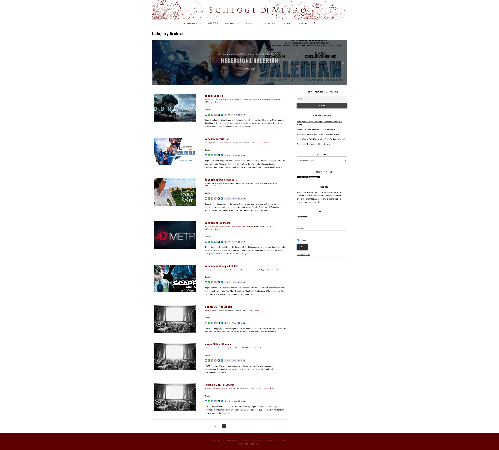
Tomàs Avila (255, 99)
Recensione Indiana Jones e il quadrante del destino (318, 134)
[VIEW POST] (175, 108)
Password (301, 228)
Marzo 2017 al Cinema (218, 344)
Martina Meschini (245, 99)
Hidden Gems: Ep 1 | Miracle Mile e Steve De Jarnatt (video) (321, 139)
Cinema (216, 99)
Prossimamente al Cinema (214, 310)
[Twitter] (246, 444)
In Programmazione (225, 99)
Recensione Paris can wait (221, 179)
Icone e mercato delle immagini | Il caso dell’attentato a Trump (319, 123)
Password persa (303, 255)
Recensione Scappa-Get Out (221, 266)
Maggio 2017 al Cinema (219, 307)
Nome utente (302, 217)
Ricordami (303, 240)
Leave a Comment (215, 102)
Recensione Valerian (217, 139)
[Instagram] (258, 444)
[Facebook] (240, 444)
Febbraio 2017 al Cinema (219, 385)
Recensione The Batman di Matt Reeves (313, 144)
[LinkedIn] (252, 444)
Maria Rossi (235, 99)
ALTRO (285, 440)
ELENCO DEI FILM (266, 440)
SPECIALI (254, 440)
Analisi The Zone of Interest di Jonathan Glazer (316, 129)
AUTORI (277, 440)
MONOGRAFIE (243, 440)
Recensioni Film (252, 183)
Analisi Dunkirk (214, 96)
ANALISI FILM (231, 440)
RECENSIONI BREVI (218, 440)
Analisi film (209, 99)
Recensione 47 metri (217, 223)
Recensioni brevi (224, 143)
